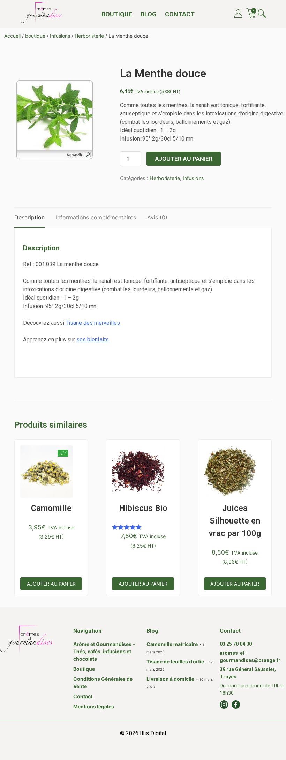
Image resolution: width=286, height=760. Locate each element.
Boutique (116, 14)
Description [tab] (29, 217)
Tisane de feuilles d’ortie (175, 661)
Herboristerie (89, 36)
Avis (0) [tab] (157, 217)
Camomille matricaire (172, 644)
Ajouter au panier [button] (51, 584)
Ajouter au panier (183, 158)
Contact (180, 14)
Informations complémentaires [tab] (96, 217)
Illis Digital (153, 733)
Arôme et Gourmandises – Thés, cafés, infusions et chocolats (104, 651)
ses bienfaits (93, 339)
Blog (149, 14)
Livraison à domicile (170, 679)
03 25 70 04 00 (236, 644)
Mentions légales (93, 706)
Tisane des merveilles (92, 322)
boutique (35, 36)
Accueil (12, 36)
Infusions (60, 36)
